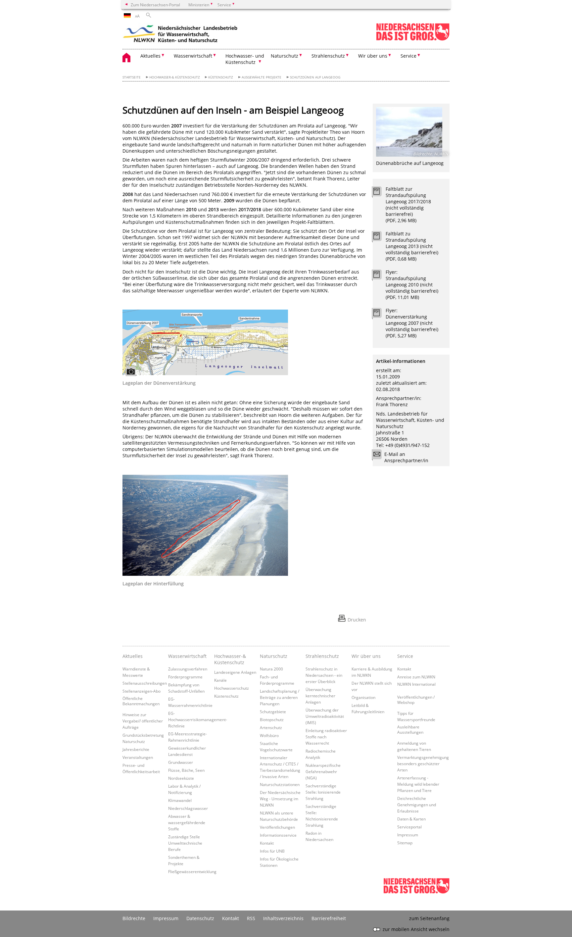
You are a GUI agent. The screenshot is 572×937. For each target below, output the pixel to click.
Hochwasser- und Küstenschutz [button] (244, 59)
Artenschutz (271, 727)
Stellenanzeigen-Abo (141, 691)
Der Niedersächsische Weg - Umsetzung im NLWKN (280, 799)
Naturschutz (273, 656)
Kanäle (220, 680)
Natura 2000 (271, 668)
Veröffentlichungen (277, 827)
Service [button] (408, 56)
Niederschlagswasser (188, 808)
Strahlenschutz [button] (328, 56)
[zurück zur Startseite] (180, 35)
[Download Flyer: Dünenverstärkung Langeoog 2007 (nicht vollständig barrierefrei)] (380, 315)
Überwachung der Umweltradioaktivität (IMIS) (325, 716)
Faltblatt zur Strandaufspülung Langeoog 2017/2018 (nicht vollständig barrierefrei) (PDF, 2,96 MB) (408, 204)
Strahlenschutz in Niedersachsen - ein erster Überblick (324, 675)
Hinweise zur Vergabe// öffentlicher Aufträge (142, 721)
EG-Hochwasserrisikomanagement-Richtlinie (197, 719)
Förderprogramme (185, 676)
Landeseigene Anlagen (235, 672)
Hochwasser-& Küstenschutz (174, 77)
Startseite (131, 77)
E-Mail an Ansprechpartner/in (406, 457)
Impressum (407, 834)
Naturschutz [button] (284, 56)
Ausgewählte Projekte (261, 77)
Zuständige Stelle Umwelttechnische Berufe (185, 843)
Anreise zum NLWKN (416, 676)
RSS (251, 918)
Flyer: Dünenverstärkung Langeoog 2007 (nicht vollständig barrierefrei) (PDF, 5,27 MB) (412, 323)
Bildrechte (133, 918)
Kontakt (267, 843)
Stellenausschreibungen (144, 683)
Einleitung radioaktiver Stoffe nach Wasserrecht (326, 737)
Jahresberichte (135, 749)
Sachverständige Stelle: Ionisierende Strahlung (323, 792)
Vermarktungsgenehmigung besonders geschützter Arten (423, 763)
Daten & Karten (411, 818)
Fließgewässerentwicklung (192, 871)
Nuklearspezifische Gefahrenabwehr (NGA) (323, 771)
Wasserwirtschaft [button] (193, 56)
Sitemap (404, 842)
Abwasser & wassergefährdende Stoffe (186, 822)
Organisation (363, 697)
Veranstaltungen (137, 757)
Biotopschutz (272, 719)
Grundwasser (180, 762)
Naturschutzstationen (280, 784)
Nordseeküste (181, 778)
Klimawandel (180, 800)
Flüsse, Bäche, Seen (186, 770)
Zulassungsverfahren (187, 668)
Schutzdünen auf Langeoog (315, 77)
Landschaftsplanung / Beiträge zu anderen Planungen (279, 697)
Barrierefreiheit (328, 918)
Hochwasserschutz (231, 688)
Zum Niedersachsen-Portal (155, 4)
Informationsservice (278, 835)
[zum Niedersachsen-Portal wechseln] (413, 39)
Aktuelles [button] (150, 56)
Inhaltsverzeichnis (283, 918)
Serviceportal (409, 826)
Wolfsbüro (269, 735)
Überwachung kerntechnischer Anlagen (320, 696)
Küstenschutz (220, 77)
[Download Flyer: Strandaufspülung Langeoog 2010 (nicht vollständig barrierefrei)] (380, 276)
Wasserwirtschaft (187, 656)
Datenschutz (200, 918)
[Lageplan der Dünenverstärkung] (205, 342)
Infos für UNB (272, 851)
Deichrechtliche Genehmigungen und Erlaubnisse (416, 805)
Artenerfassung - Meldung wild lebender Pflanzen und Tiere (418, 784)
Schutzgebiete (273, 711)
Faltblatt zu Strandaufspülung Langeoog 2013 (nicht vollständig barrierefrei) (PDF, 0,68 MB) (412, 246)
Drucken (357, 619)
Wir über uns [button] (372, 56)
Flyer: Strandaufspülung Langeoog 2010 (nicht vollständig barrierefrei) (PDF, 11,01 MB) (412, 284)
